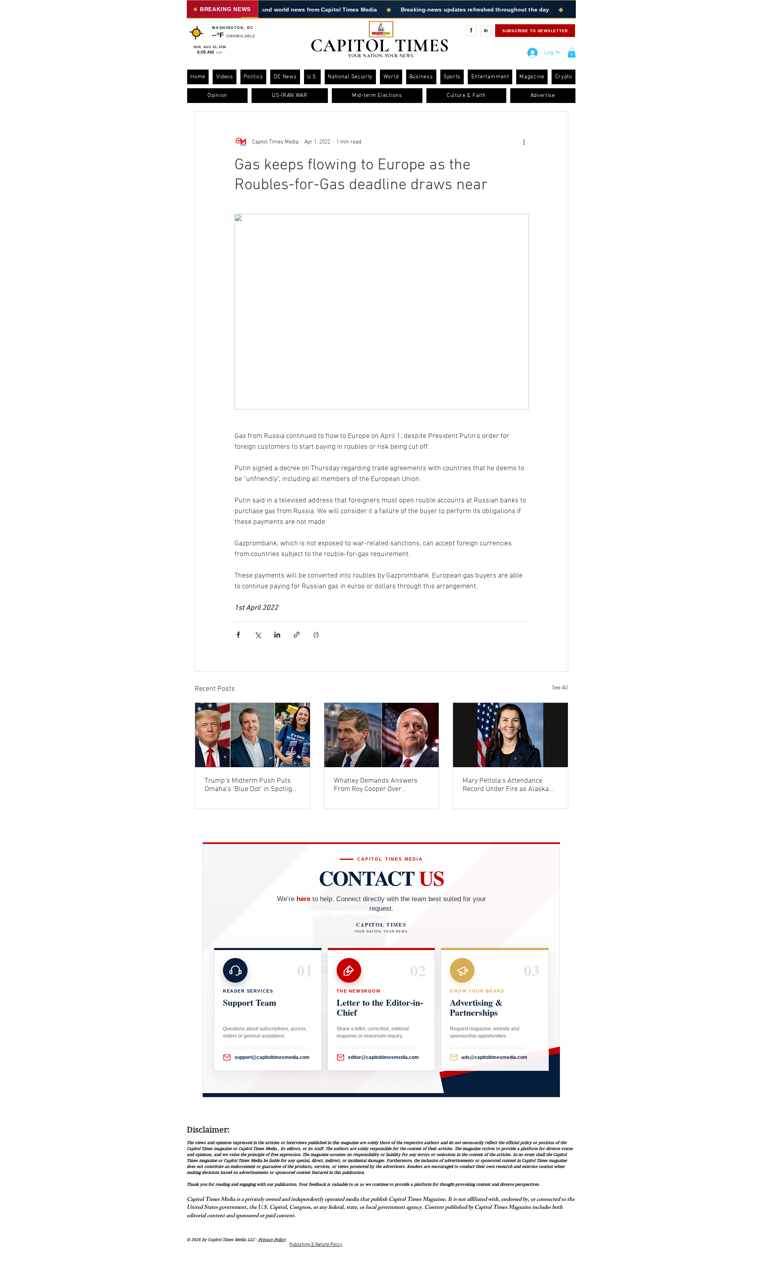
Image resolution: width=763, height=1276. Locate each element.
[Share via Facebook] (238, 634)
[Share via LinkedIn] (277, 634)
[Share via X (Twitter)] (257, 634)
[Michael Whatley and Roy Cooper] (381, 735)
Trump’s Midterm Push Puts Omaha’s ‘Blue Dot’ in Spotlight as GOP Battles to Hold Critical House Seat (251, 785)
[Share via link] (296, 634)
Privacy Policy (272, 1239)
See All (560, 688)
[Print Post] (316, 634)
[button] (571, 53)
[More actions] (524, 142)
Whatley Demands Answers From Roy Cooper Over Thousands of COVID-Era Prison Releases (376, 785)
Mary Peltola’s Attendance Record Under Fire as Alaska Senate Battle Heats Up (506, 785)
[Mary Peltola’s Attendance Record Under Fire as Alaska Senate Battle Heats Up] (510, 735)
